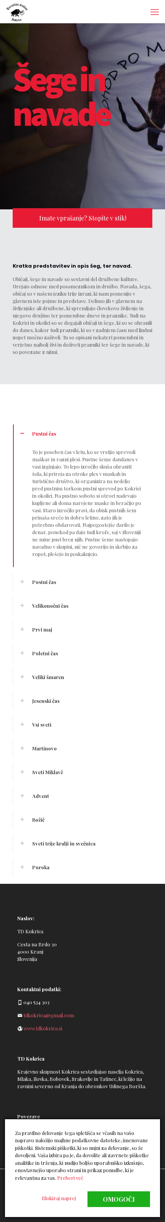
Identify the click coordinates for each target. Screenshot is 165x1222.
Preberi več (70, 1177)
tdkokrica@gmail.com (48, 1015)
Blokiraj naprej (59, 1198)
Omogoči (119, 1199)
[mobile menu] (154, 11)
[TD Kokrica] (17, 11)
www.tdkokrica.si (42, 1028)
